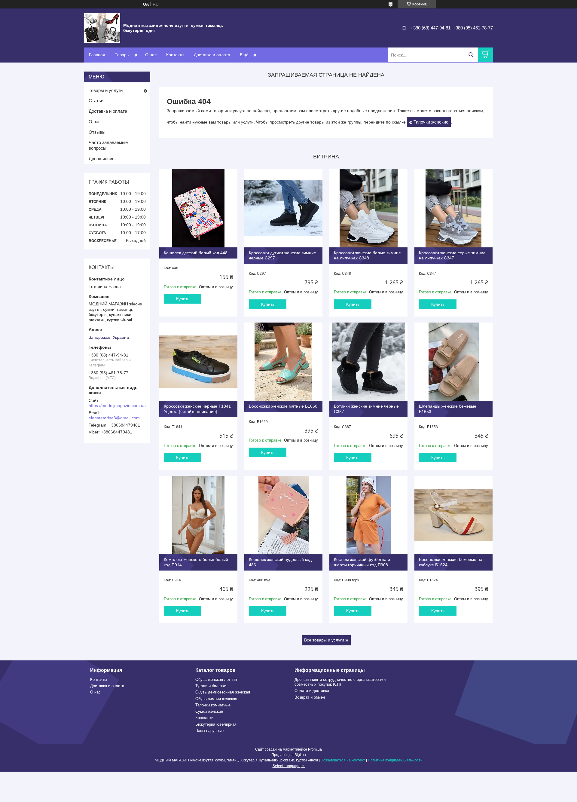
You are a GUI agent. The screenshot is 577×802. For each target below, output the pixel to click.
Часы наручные (209, 730)
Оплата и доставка (312, 690)
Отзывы (97, 132)
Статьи (96, 100)
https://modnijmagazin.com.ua (117, 405)
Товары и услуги (106, 90)
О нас (151, 54)
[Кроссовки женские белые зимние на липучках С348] (368, 208)
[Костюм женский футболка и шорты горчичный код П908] (368, 515)
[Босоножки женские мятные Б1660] (283, 362)
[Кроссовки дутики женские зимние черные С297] (283, 208)
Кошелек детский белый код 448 (195, 252)
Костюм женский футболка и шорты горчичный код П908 (362, 562)
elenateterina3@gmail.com (114, 417)
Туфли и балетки (210, 686)
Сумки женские (209, 711)
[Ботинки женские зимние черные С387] (368, 362)
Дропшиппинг (102, 158)
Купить (182, 298)
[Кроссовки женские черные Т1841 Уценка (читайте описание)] (198, 362)
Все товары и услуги (324, 640)
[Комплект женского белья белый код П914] (198, 515)
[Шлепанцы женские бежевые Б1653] (453, 362)
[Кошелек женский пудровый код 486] (283, 515)
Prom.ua (315, 749)
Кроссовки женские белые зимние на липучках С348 (367, 255)
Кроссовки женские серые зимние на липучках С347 (452, 255)
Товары (122, 54)
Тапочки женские (431, 121)
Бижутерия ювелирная (216, 724)
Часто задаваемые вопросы (108, 145)
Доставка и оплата (212, 54)
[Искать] (470, 54)
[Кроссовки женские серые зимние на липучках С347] (453, 208)
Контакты (175, 54)
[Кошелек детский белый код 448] (198, 208)
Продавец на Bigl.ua (288, 755)
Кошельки (204, 717)
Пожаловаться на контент (343, 760)
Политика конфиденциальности (395, 760)
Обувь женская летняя (216, 679)
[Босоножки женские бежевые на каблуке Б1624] (453, 515)
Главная (97, 54)
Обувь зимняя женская (216, 698)
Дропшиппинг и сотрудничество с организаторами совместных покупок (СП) (340, 682)
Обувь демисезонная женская (222, 692)
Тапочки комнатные (212, 705)
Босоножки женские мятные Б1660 (283, 406)
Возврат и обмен (310, 697)
